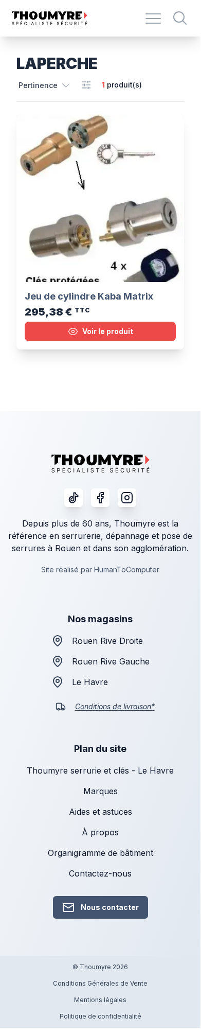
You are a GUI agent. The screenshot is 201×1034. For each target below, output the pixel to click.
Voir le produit (107, 331)
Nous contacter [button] (110, 907)
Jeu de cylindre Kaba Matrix (89, 296)
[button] (45, 85)
